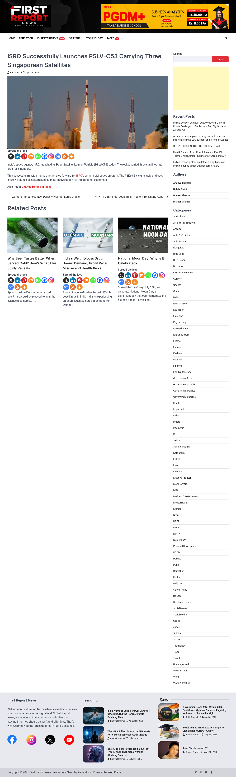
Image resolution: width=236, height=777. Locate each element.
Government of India (184, 384)
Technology (94, 38)
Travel (176, 658)
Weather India (180, 670)
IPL (175, 434)
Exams (177, 347)
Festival (177, 359)
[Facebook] (44, 156)
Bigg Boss (178, 253)
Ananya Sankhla (182, 183)
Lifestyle (177, 471)
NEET (176, 521)
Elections (178, 316)
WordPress (114, 772)
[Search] (226, 38)
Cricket (177, 285)
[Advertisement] (201, 88)
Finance (177, 365)
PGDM (176, 552)
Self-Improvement (182, 602)
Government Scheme (184, 396)
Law (175, 465)
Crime (176, 291)
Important (178, 409)
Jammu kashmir (182, 446)
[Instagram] (51, 156)
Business (178, 266)
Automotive (179, 241)
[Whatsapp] (38, 156)
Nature (177, 515)
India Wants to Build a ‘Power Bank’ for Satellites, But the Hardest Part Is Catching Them (128, 714)
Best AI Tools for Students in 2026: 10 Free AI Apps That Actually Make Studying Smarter (128, 752)
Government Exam (183, 378)
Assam (177, 229)
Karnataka (179, 452)
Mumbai (177, 508)
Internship (178, 428)
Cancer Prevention (183, 272)
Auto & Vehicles (181, 235)
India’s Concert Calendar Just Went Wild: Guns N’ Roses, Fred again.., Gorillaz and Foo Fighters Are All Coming (199, 126)
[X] (11, 156)
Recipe (176, 577)
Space (176, 620)
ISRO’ (79, 175)
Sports (176, 639)
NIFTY (176, 533)
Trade (176, 652)
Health (176, 403)
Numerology (179, 540)
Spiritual (75, 38)
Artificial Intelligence (184, 222)
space (176, 627)
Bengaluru (178, 247)
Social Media (180, 614)
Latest (176, 459)
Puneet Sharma (181, 195)
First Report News (40, 772)
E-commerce (180, 303)
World (176, 676)
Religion (177, 583)
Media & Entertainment (185, 496)
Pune (176, 564)
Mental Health (180, 502)
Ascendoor (84, 772)
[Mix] (31, 156)
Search (177, 53)
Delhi (175, 297)
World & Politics (181, 683)
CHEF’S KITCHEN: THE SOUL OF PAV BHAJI (196, 146)
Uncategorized (181, 664)
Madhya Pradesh (182, 477)
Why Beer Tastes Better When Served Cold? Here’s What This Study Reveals (31, 263)
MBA (175, 490)
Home (11, 38)
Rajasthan (178, 571)
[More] (71, 156)
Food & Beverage (182, 372)
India (176, 415)
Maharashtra (180, 484)
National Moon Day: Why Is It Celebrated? (141, 260)
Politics (177, 558)
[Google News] (58, 156)
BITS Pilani (179, 260)
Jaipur (176, 440)
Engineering (179, 322)
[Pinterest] (24, 156)
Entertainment (50, 38)
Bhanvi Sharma (117, 721)
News (176, 527)
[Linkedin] (18, 156)
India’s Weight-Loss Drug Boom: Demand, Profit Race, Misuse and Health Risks (85, 263)
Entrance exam (181, 334)
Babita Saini (16, 72)
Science (177, 596)
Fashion (177, 353)
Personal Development (185, 546)
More (113, 38)
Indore (176, 421)
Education (26, 38)
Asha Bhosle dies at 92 (195, 748)
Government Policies (184, 390)
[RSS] (65, 156)
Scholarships (180, 589)
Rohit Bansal (192, 717)
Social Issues (180, 608)
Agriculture (179, 216)
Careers (177, 278)
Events (177, 341)
